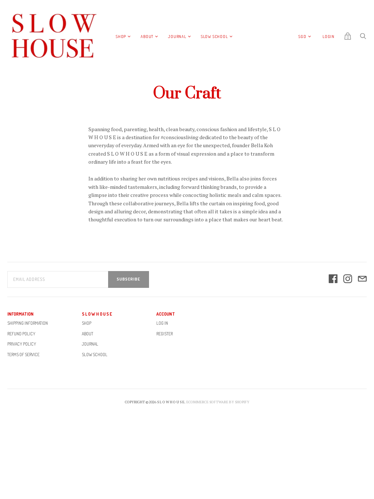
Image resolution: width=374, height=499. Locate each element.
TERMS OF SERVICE (23, 354)
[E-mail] (362, 279)
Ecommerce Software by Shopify (217, 402)
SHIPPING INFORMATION (27, 323)
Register (164, 333)
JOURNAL (177, 36)
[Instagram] (347, 279)
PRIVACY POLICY (21, 344)
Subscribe (128, 279)
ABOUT (147, 36)
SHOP (121, 36)
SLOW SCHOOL (214, 36)
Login (329, 36)
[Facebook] (333, 279)
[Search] (363, 38)
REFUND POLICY (21, 333)
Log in (162, 323)
